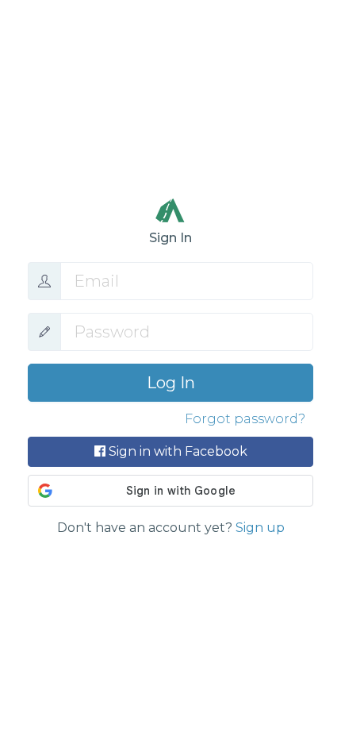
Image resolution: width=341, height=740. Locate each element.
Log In (171, 382)
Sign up (260, 527)
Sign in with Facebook (176, 451)
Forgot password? (245, 418)
